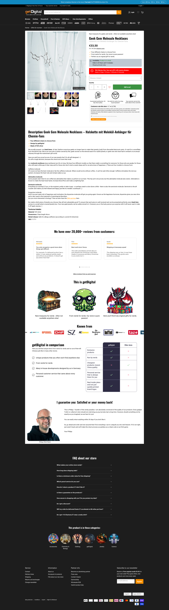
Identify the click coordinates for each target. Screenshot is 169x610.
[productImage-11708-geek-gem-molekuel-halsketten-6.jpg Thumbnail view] (75, 95)
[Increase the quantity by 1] (104, 87)
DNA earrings (71, 198)
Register (139, 581)
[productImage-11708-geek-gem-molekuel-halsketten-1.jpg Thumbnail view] (38, 95)
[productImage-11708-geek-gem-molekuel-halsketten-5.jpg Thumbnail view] (68, 95)
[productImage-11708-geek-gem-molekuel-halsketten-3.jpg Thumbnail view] (53, 95)
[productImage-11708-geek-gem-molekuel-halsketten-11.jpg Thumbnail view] (60, 103)
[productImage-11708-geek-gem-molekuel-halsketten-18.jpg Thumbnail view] (45, 110)
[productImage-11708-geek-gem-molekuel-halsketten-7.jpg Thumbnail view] (30, 103)
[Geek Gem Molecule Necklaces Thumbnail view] (54, 110)
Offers (90, 19)
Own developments (79, 19)
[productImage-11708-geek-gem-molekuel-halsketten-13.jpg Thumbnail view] (75, 103)
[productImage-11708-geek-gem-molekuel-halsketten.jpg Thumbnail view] (30, 95)
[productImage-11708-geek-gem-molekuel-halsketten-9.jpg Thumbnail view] (45, 103)
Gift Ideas (65, 19)
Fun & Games (55, 19)
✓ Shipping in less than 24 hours (34, 5)
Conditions (37, 599)
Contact (27, 571)
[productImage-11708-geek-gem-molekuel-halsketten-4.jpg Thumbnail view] (60, 95)
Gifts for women (36, 28)
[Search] (119, 12)
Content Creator (76, 577)
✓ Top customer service (50, 5)
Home (27, 28)
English (141, 5)
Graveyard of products (55, 574)
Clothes (35, 19)
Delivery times (29, 574)
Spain (137, 594)
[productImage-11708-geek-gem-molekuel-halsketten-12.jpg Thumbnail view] (68, 103)
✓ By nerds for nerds (64, 5)
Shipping (28, 577)
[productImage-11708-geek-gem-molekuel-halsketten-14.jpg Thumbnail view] (30, 110)
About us (51, 571)
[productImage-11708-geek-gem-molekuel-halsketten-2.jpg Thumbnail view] (45, 95)
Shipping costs (100, 48)
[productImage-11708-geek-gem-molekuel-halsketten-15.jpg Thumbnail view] (38, 110)
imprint (43, 599)
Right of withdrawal (52, 599)
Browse (27, 19)
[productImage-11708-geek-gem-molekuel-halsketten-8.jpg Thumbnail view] (38, 103)
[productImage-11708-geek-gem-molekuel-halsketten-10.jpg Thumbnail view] (53, 103)
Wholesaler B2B (76, 582)
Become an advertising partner (80, 571)
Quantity (91, 83)
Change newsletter (31, 582)
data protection (29, 599)
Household (44, 19)
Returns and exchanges (32, 579)
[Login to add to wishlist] (109, 87)
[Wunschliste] (138, 12)
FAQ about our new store (55, 577)
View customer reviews (98, 119)
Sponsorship (75, 579)
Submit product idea (77, 585)
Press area (74, 574)
